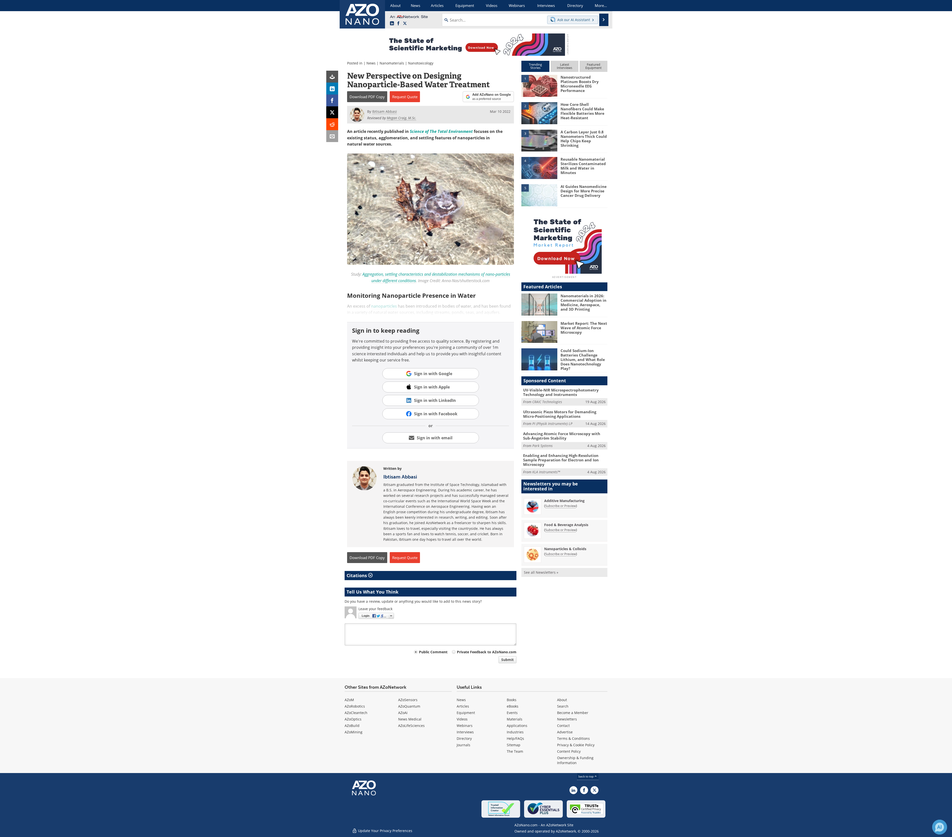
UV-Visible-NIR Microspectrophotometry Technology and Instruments (561, 392)
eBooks (512, 706)
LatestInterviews (564, 66)
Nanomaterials (392, 63)
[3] (539, 140)
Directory (464, 738)
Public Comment (433, 652)
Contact (563, 725)
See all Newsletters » (541, 572)
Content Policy (569, 751)
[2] (539, 113)
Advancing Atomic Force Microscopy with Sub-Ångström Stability (561, 436)
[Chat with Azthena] (939, 827)
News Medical (409, 719)
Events (512, 712)
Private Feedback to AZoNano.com (486, 652)
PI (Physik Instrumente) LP (552, 423)
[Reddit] (332, 124)
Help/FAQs (515, 738)
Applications (517, 725)
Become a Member (572, 712)
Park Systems (542, 445)
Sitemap (513, 745)
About (562, 699)
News (371, 63)
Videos (462, 719)
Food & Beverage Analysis (566, 524)
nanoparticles (384, 306)
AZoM (349, 699)
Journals (463, 745)
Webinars (465, 725)
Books (511, 699)
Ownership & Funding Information (575, 760)
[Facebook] (332, 100)
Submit (507, 659)
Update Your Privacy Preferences (384, 830)
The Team (515, 751)
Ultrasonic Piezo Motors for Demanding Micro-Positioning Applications (559, 414)
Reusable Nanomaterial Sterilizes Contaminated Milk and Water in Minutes (583, 166)
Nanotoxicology (420, 63)
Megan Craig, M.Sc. (401, 118)
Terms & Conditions (573, 738)
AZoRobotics (355, 706)
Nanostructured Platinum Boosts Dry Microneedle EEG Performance (580, 84)
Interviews (465, 732)
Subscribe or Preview (560, 506)
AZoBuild (352, 725)
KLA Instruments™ (546, 472)
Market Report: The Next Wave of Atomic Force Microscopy (584, 328)
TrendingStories (535, 66)
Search (562, 706)
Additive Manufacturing (564, 500)
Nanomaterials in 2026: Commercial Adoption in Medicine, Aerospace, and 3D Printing (583, 302)
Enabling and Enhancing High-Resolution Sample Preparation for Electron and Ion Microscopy (561, 460)
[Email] (332, 136)
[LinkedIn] (332, 88)
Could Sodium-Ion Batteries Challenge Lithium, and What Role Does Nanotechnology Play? (583, 359)
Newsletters (567, 719)
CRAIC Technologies (547, 401)
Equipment (466, 712)
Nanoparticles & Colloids (565, 548)
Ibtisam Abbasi (400, 477)
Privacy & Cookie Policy (576, 745)
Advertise (565, 732)
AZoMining (353, 732)
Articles (463, 706)
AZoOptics (353, 719)
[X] (332, 112)
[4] (539, 167)
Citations (357, 575)
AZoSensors (407, 699)
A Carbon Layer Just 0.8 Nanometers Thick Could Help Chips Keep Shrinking (584, 138)
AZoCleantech (356, 712)
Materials (514, 719)
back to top (586, 776)
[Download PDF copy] (332, 77)
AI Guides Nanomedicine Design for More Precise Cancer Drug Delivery (584, 191)
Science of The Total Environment (441, 131)
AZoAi (403, 712)
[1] (539, 85)
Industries (515, 732)
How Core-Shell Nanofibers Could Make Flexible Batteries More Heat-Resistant (582, 111)
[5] (539, 195)
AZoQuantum (409, 706)
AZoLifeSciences (411, 725)
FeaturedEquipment (593, 66)
